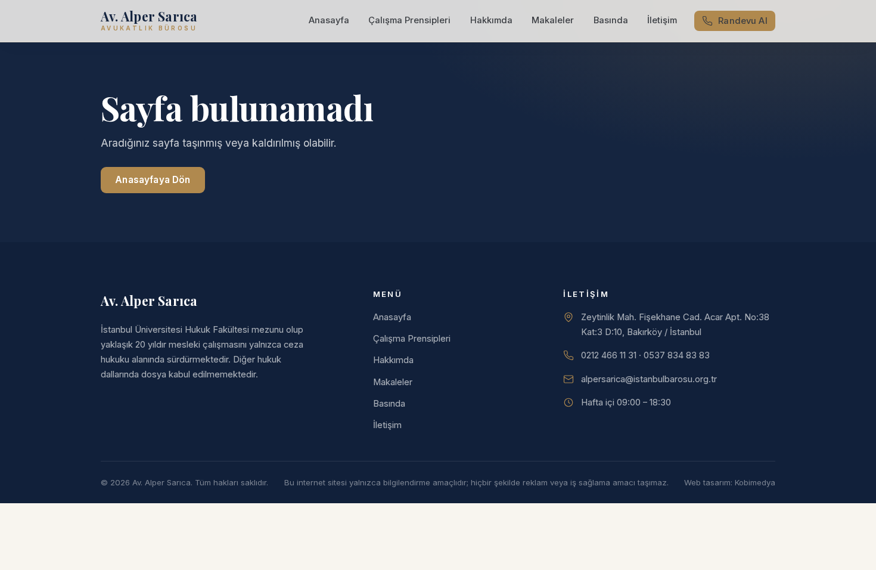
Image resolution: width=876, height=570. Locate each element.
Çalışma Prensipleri (409, 20)
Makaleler (553, 20)
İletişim (662, 20)
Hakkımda (491, 20)
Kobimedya (755, 482)
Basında (611, 20)
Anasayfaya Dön (152, 179)
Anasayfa (329, 20)
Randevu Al (742, 21)
